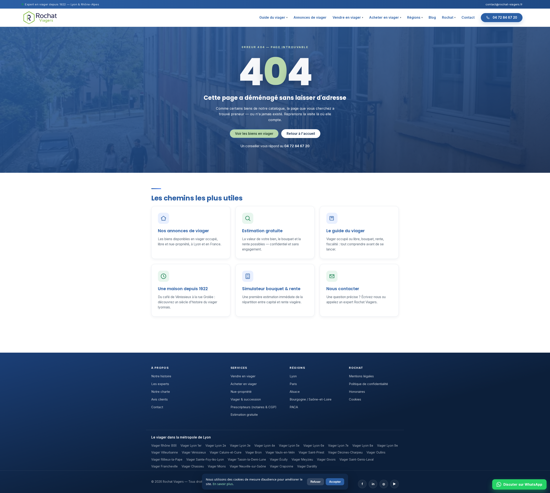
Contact (468, 17)
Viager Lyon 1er (191, 445)
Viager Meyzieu (302, 459)
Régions (415, 17)
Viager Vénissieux (194, 452)
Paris (293, 384)
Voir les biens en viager (254, 134)
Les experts (160, 384)
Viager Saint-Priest (311, 452)
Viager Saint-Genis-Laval (356, 459)
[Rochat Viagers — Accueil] (40, 17)
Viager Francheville (164, 466)
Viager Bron (253, 452)
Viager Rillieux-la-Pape (166, 459)
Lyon (293, 376)
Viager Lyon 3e (240, 445)
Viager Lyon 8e (362, 445)
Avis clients (159, 399)
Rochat (448, 17)
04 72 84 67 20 (505, 17)
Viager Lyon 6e (313, 445)
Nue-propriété (241, 392)
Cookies (355, 399)
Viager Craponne (281, 466)
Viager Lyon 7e (338, 445)
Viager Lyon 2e (215, 445)
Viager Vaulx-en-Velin (280, 452)
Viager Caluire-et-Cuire (225, 452)
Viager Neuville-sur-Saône (248, 466)
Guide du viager (273, 17)
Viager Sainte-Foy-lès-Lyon (205, 459)
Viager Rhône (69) (164, 445)
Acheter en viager (385, 17)
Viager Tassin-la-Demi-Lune (247, 459)
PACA (294, 407)
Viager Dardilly (307, 466)
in (373, 484)
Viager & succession (246, 399)
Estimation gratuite (244, 415)
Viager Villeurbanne (164, 452)
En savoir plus (223, 484)
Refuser (315, 481)
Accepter (335, 481)
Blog (432, 17)
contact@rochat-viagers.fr (504, 4)
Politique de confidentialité (368, 384)
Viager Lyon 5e (289, 445)
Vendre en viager (348, 17)
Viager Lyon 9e (387, 445)
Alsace (295, 392)
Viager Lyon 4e (264, 445)
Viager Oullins (376, 452)
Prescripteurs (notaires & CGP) (254, 407)
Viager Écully (279, 459)
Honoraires (357, 392)
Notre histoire (161, 376)
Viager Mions (217, 466)
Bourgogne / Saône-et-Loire (311, 399)
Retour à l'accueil (301, 134)
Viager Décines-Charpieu (345, 452)
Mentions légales (361, 376)
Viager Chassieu (193, 466)
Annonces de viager (310, 17)
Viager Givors (326, 459)
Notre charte (160, 392)
